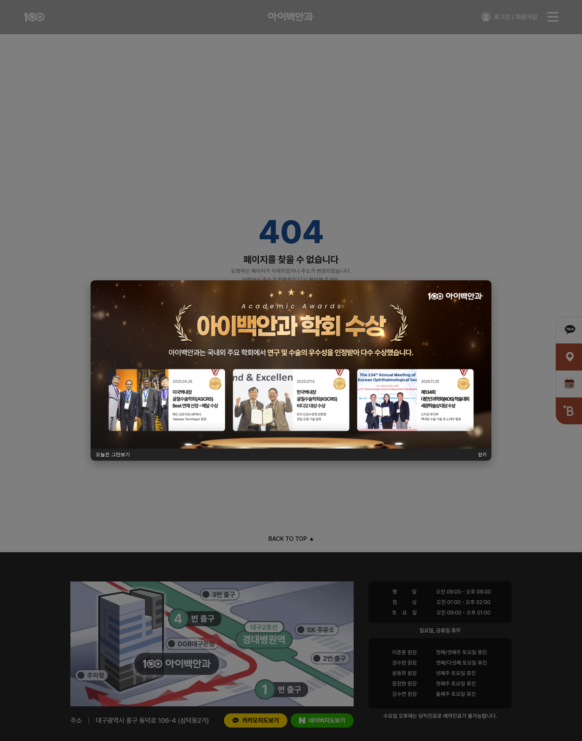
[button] (291, 364)
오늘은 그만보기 (113, 454)
